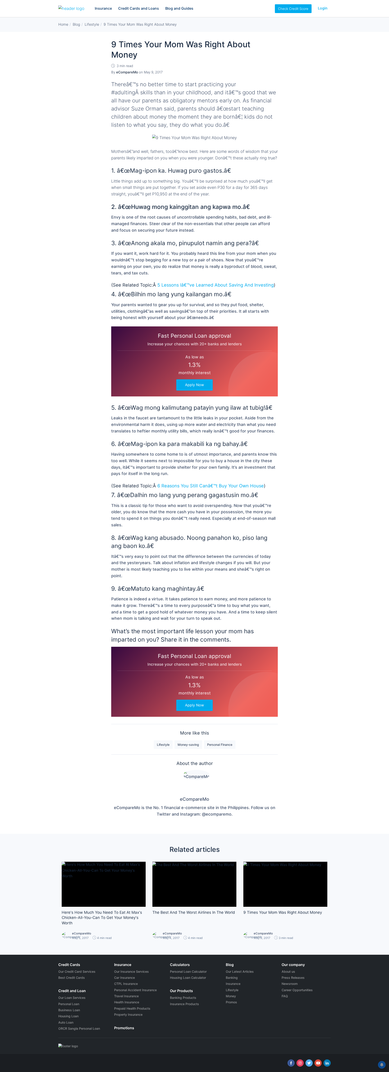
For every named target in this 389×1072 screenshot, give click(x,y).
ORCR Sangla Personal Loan (79, 1028)
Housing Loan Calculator (188, 977)
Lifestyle (163, 744)
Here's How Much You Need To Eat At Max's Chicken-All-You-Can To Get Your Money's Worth (102, 917)
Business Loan (69, 1010)
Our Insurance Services (131, 971)
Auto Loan (65, 1022)
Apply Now (194, 384)
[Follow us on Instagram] (300, 1063)
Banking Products (183, 998)
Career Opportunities (297, 990)
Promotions (124, 1028)
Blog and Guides (179, 8)
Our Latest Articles (240, 971)
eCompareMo (194, 799)
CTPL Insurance (126, 984)
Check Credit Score (293, 9)
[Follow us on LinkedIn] (327, 1063)
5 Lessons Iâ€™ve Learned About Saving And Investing (215, 285)
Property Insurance (128, 1014)
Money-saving (188, 744)
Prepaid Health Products (132, 1008)
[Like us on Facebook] (291, 1063)
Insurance (103, 8)
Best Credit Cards (71, 977)
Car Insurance (124, 977)
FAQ (285, 996)
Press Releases (293, 977)
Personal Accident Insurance (135, 990)
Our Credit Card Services (76, 971)
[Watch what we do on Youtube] (318, 1063)
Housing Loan (68, 1016)
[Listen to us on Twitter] (309, 1063)
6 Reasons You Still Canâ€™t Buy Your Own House (210, 486)
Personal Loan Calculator (188, 971)
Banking (232, 977)
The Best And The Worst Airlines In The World (193, 912)
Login (323, 8)
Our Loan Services (72, 998)
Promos (231, 1002)
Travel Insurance (126, 996)
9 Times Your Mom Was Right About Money (282, 912)
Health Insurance (126, 1002)
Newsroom (290, 984)
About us (288, 971)
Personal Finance (219, 744)
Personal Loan (68, 1004)
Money (231, 996)
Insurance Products (184, 1004)
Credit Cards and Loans (138, 8)
